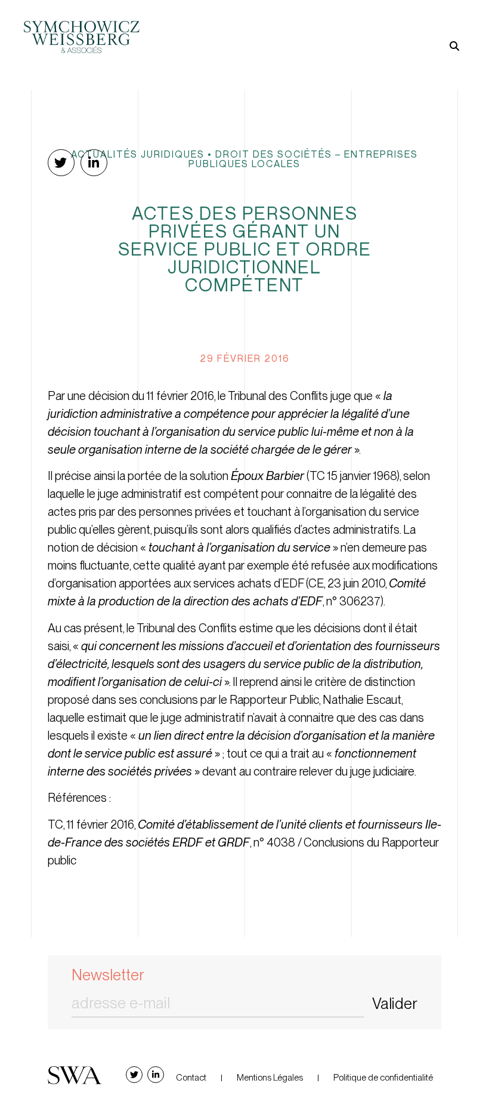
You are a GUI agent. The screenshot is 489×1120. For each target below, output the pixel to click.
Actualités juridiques (138, 154)
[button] (354, 26)
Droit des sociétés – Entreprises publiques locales (303, 159)
